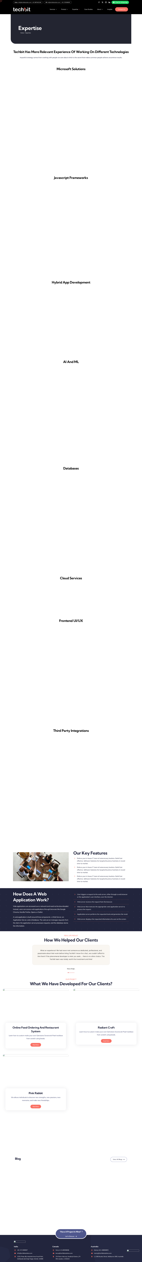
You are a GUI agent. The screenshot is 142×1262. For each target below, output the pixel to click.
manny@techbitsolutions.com (102, 1253)
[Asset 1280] (133, 1250)
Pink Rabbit (36, 1093)
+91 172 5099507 (22, 1250)
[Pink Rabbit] (36, 1056)
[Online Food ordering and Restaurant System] (36, 990)
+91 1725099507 (65, 2)
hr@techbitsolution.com (54, 2)
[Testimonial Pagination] (68, 972)
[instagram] (106, 2)
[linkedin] (109, 2)
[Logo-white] (21, 8)
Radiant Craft (106, 1027)
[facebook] (99, 2)
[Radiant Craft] (106, 990)
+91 (36, 2)
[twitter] (102, 2)
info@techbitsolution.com (24, 2)
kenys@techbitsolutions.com (64, 1253)
